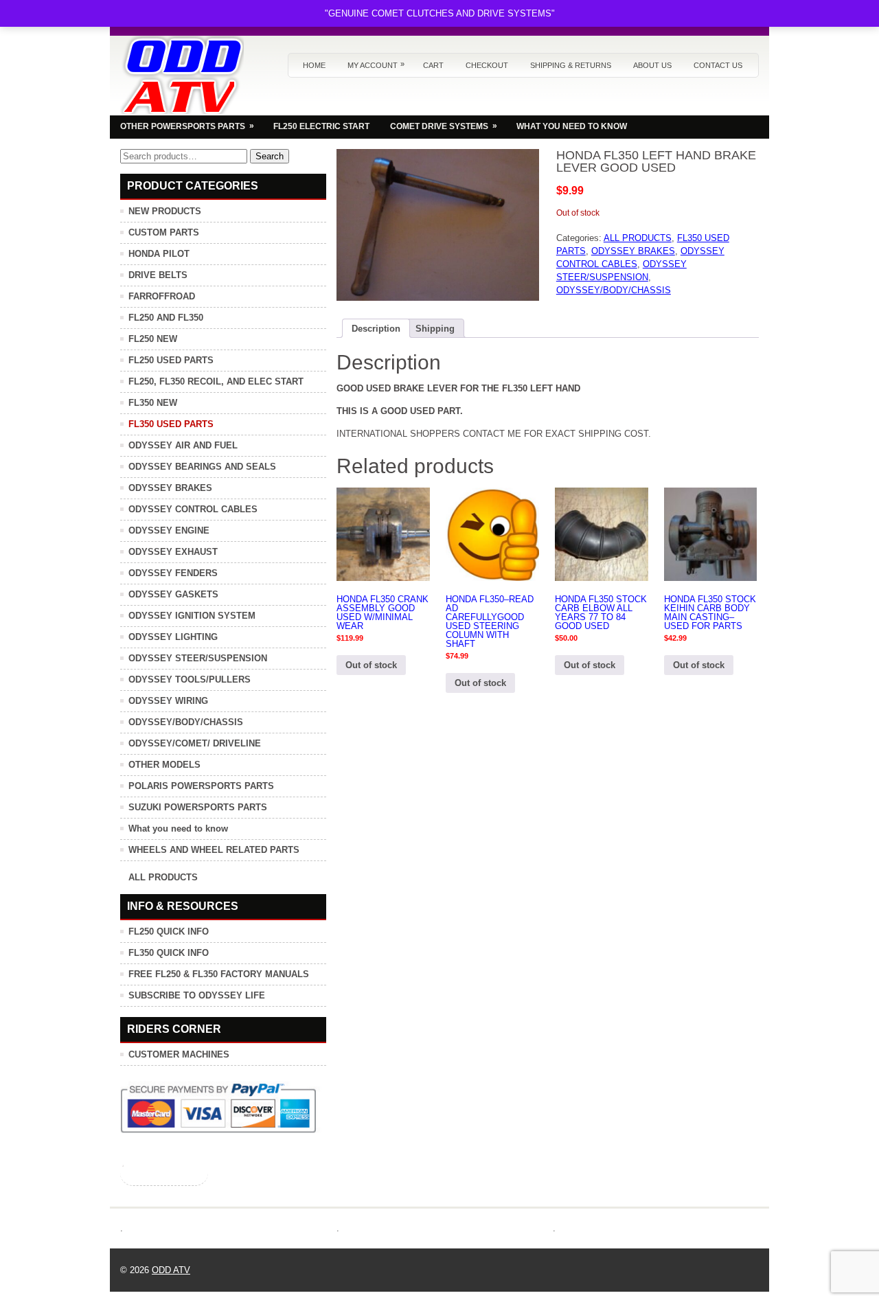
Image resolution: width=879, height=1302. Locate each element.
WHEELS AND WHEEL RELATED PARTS (213, 850)
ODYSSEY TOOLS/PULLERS (189, 679)
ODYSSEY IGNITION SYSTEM (191, 615)
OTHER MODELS (164, 765)
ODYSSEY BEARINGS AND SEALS (202, 466)
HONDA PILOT (159, 254)
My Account (375, 64)
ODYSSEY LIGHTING (173, 637)
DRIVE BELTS (157, 275)
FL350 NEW (152, 403)
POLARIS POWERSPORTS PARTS (201, 786)
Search (269, 156)
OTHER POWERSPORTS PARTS (187, 126)
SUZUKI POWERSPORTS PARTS (197, 807)
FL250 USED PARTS (171, 360)
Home (314, 65)
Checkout (487, 65)
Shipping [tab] (435, 328)
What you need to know (178, 828)
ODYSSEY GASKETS (173, 594)
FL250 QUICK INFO (168, 931)
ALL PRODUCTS (638, 238)
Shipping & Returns (570, 65)
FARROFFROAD (161, 296)
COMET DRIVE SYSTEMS (443, 126)
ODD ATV (171, 1270)
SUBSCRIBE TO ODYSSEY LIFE (196, 995)
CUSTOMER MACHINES (178, 1054)
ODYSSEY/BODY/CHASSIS (613, 290)
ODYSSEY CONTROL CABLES (193, 509)
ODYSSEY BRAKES (633, 251)
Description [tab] (376, 328)
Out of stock (371, 665)
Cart (433, 65)
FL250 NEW (152, 339)
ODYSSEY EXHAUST (173, 552)
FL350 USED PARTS (171, 424)
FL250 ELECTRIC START (321, 126)
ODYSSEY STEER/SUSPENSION (197, 658)
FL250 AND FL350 (165, 317)
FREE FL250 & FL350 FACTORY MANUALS (218, 974)
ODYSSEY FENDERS (173, 573)
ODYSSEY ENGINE (168, 530)
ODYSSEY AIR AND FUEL (183, 445)
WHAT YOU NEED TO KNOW (571, 126)
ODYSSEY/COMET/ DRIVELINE (194, 743)
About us (652, 65)
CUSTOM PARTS (163, 232)
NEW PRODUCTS (164, 211)
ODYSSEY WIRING (168, 701)
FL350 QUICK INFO (168, 953)
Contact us (718, 65)
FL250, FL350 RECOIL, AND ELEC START (216, 381)
